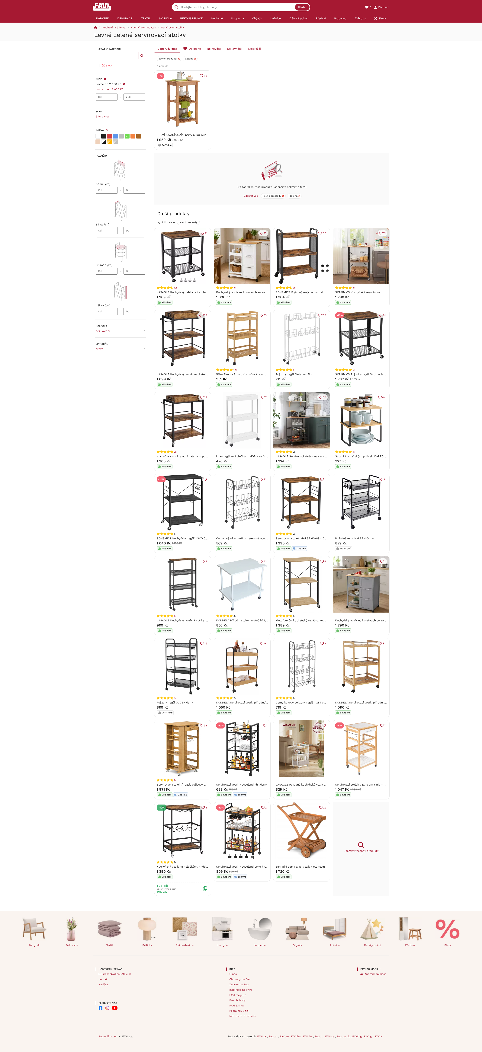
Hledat (302, 7)
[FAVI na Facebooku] (100, 1008)
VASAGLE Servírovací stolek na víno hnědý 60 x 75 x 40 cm (315, 456)
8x (353, 287)
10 (265, 233)
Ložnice (335, 945)
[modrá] (115, 136)
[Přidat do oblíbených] (205, 479)
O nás (233, 973)
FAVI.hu (296, 1036)
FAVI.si (379, 1036)
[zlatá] (109, 141)
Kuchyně (222, 945)
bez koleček (104, 331)
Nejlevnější (234, 48)
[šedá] (121, 136)
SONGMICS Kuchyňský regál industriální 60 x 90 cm (369, 292)
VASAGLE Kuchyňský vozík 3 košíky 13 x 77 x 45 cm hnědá (196, 620)
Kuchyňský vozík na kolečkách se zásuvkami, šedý (368, 620)
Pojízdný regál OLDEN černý (175, 702)
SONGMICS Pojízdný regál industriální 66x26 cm (307, 292)
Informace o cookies (242, 1016)
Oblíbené (195, 48)
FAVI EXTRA (236, 1005)
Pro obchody (237, 1000)
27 (205, 397)
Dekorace (72, 945)
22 (324, 807)
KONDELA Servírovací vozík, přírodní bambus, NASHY (370, 702)
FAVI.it (319, 1036)
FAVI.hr (308, 1036)
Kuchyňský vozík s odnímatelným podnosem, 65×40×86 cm (196, 456)
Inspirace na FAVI (240, 989)
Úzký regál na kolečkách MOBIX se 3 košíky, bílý (248, 456)
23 (265, 561)
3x (234, 287)
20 (324, 397)
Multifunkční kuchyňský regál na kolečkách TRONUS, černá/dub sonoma (324, 620)
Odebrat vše (250, 195)
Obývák (297, 945)
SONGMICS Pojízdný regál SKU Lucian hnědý (364, 374)
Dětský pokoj (372, 945)
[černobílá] (103, 141)
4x (353, 452)
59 (205, 75)
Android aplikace (375, 973)
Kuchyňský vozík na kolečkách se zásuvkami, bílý (249, 292)
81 (384, 315)
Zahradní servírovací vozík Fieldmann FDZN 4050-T (309, 866)
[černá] (103, 136)
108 (205, 315)
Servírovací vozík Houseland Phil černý (241, 784)
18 (265, 643)
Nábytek (34, 945)
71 (206, 233)
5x (294, 287)
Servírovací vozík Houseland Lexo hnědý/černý (247, 866)
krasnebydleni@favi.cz (116, 973)
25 (205, 643)
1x (294, 369)
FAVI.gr (369, 1036)
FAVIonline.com (108, 1036)
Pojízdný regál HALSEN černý (354, 538)
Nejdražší (254, 48)
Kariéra (103, 984)
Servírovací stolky (172, 27)
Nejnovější (214, 48)
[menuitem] (102, 18)
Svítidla (147, 945)
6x (353, 369)
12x (175, 287)
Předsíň (410, 945)
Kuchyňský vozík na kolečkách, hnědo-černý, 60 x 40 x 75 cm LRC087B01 (205, 866)
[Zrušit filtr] (124, 83)
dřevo (99, 349)
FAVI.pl (273, 1036)
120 (324, 315)
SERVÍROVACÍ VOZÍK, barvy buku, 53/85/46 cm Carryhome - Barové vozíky (206, 135)
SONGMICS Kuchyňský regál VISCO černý (184, 538)
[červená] (109, 136)
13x (235, 369)
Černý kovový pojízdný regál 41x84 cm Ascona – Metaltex (314, 702)
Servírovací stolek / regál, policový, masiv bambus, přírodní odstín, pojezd (206, 784)
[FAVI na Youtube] (114, 1008)
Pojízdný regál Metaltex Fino (294, 374)
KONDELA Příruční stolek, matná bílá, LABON (246, 620)
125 (324, 233)
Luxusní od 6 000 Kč (109, 89)
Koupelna (260, 945)
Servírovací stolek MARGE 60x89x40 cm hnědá (307, 538)
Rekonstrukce (185, 945)
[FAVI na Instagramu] (107, 1008)
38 (205, 725)
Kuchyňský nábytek (143, 27)
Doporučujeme (167, 48)
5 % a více (103, 116)
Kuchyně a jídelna (114, 27)
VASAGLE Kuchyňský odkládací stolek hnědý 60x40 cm (193, 292)
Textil (109, 945)
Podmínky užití (239, 1010)
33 (265, 315)
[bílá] (97, 136)
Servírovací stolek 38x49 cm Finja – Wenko (364, 784)
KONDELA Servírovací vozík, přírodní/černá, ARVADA (250, 702)
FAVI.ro (285, 1036)
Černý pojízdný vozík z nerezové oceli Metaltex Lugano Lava (256, 538)
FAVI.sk (262, 1036)
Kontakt (104, 979)
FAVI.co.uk (344, 1036)
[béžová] (97, 141)
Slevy (447, 945)
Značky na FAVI (239, 984)
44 (384, 397)
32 (265, 479)
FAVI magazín (237, 994)
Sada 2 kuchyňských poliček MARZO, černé (364, 456)
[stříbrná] (115, 141)
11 (325, 479)
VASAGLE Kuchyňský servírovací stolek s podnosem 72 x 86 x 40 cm (202, 374)
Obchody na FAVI (240, 979)
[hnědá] (138, 136)
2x (175, 452)
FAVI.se (330, 1036)
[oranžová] (132, 136)
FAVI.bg (357, 1036)
